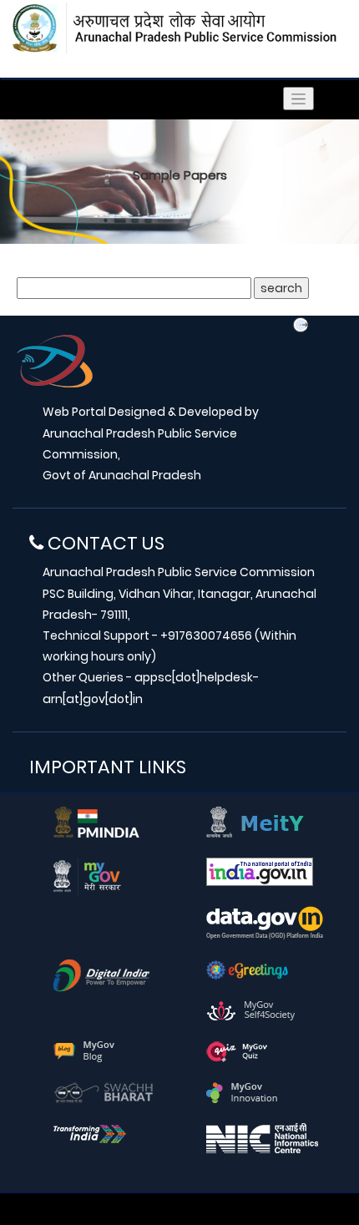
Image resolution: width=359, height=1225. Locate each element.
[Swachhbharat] (103, 1091)
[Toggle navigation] (298, 98)
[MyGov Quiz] (237, 1050)
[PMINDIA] (96, 820)
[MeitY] (255, 820)
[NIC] (262, 1137)
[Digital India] (101, 974)
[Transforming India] (89, 1132)
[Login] (300, 324)
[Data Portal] (264, 922)
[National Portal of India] (259, 871)
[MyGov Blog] (83, 1050)
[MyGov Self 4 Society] (251, 1009)
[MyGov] (87, 875)
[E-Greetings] (247, 968)
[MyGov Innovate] (241, 1091)
